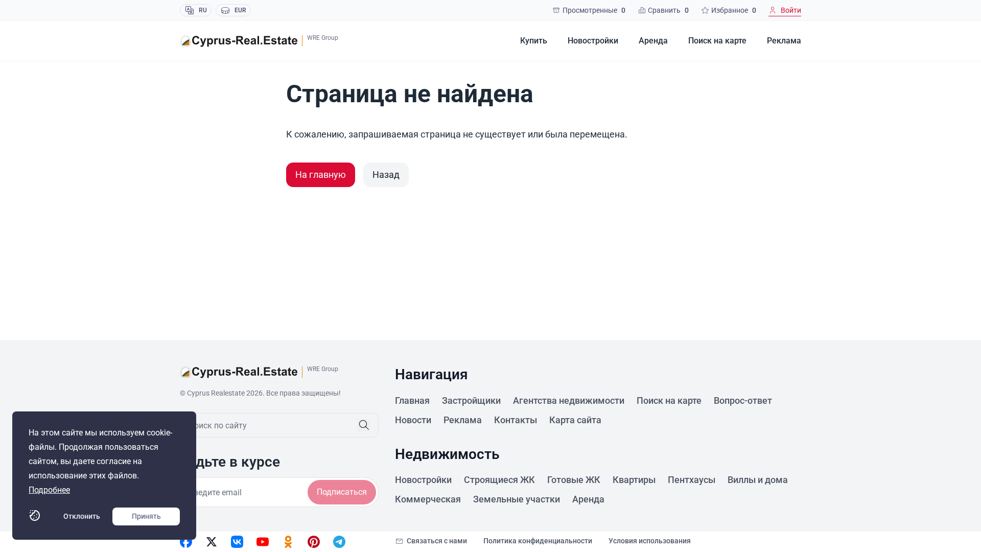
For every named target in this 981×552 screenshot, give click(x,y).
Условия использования (650, 541)
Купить (533, 40)
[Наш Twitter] (211, 542)
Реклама (784, 40)
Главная (412, 400)
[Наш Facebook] (186, 542)
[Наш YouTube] (262, 542)
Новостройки (593, 40)
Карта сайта (575, 420)
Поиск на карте (717, 40)
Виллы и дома (758, 479)
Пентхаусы (691, 479)
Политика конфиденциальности (537, 541)
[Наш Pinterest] (314, 542)
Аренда (653, 40)
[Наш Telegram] (339, 542)
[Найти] (364, 425)
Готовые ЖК (573, 479)
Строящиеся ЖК (499, 479)
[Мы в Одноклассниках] (288, 542)
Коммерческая (428, 499)
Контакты (515, 420)
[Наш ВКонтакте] (237, 542)
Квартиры (634, 479)
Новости (413, 420)
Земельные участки (516, 499)
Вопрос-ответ (743, 400)
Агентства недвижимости (568, 400)
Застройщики (471, 400)
